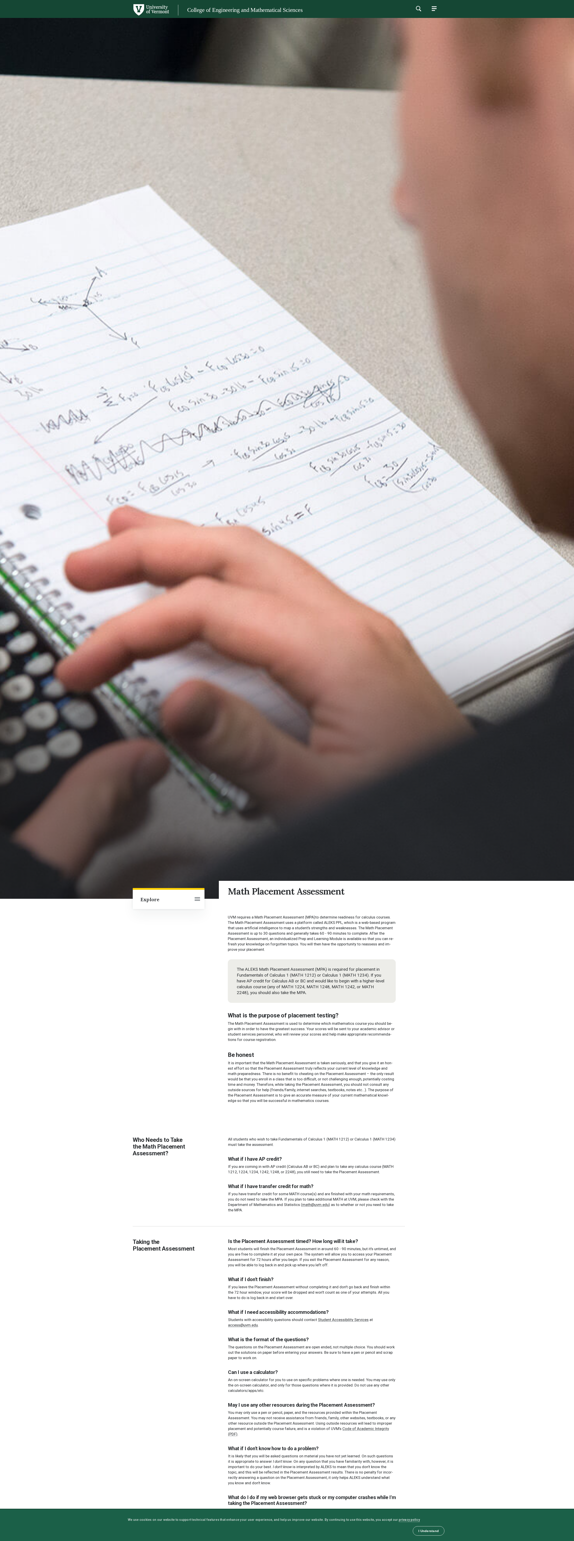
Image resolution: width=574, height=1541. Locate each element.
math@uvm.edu (315, 1204)
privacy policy (409, 1519)
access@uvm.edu (243, 1325)
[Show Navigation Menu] (434, 8)
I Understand (428, 1531)
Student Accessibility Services (343, 1319)
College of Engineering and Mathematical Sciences (244, 10)
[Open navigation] (197, 899)
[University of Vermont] (84, 15)
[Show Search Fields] (418, 8)
